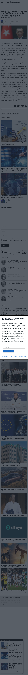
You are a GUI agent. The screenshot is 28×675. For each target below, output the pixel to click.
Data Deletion (5, 356)
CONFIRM (9, 351)
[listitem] (14, 346)
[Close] (24, 318)
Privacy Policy (22, 356)
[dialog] (14, 338)
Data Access (14, 356)
